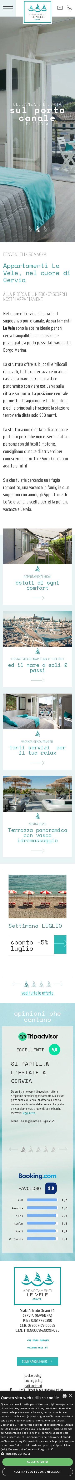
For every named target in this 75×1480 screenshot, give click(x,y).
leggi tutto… (30, 1112)
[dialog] (37, 1435)
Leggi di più (47, 1449)
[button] (37, 1453)
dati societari (33, 1386)
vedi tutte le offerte (37, 993)
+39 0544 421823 (38, 1340)
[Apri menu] (8, 8)
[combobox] (64, 1396)
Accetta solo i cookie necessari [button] (37, 1472)
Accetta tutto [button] (37, 1462)
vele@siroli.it (37, 1347)
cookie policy (33, 1375)
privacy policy (33, 1380)
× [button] (70, 1395)
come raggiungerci (35, 1361)
